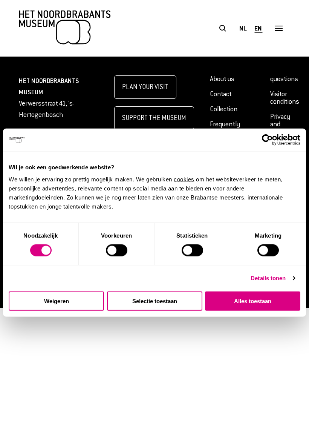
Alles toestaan (252, 301)
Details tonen (268, 278)
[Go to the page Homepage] (65, 28)
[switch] (116, 250)
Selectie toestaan (154, 301)
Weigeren (56, 301)
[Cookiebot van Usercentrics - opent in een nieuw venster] (267, 140)
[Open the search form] (222, 28)
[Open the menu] (279, 28)
